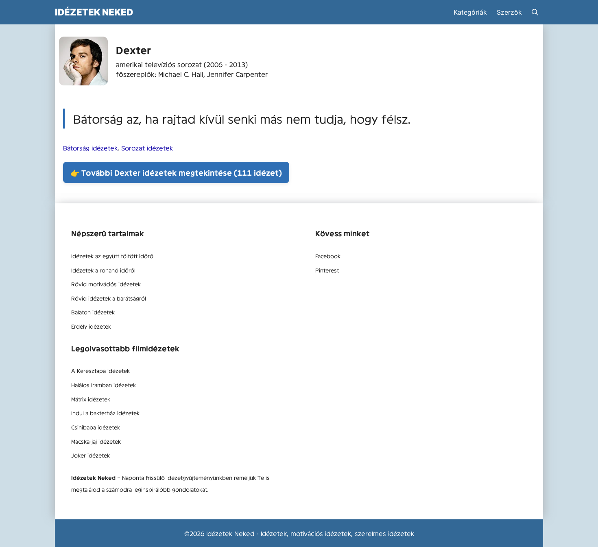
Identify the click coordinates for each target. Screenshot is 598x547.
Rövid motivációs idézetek (106, 284)
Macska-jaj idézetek (96, 441)
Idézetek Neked (94, 12)
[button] (535, 12)
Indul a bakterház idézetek (105, 413)
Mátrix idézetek (90, 399)
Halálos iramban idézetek (103, 384)
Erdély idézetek (91, 326)
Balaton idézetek (93, 312)
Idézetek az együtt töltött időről (113, 256)
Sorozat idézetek (147, 147)
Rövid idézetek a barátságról (108, 298)
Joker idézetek (90, 455)
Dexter (133, 50)
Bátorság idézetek (90, 147)
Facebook (327, 256)
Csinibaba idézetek (95, 427)
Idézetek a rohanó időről (103, 270)
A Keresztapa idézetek (100, 370)
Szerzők (509, 12)
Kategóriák (470, 12)
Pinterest (327, 270)
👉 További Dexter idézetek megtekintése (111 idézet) (176, 172)
